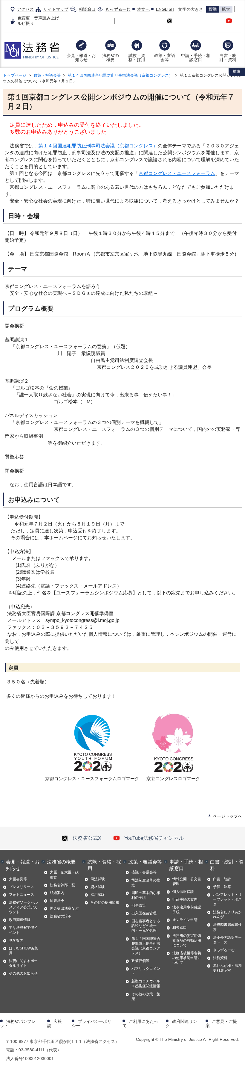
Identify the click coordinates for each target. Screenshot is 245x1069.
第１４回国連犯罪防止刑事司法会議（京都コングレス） (98, 145)
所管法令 (57, 900)
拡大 (226, 9)
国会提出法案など (64, 908)
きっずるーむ (118, 9)
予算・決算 (222, 887)
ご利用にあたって (140, 1023)
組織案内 (57, 893)
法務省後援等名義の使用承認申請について (186, 957)
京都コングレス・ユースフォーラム (177, 173)
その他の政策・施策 (145, 996)
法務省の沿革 (60, 916)
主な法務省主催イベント (23, 930)
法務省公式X (87, 838)
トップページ (15, 75)
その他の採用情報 (105, 902)
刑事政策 (138, 905)
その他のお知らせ (23, 973)
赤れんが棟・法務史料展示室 (227, 968)
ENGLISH (165, 9)
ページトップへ (227, 816)
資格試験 (98, 887)
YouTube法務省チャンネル (154, 838)
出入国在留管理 (144, 913)
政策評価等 (140, 961)
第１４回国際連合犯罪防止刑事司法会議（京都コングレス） (121, 75)
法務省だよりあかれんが (227, 914)
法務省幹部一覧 (62, 885)
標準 (213, 9)
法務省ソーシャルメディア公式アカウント (23, 907)
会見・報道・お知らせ (81, 57)
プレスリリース (21, 887)
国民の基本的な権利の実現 (145, 895)
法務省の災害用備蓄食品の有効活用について (186, 940)
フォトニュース (21, 894)
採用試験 (98, 894)
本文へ (143, 9)
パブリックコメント (145, 971)
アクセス (25, 9)
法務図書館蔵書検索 (227, 927)
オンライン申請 (184, 920)
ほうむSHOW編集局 (23, 950)
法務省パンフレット (18, 1023)
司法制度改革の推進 (145, 882)
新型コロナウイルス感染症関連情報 (145, 983)
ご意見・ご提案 (221, 1023)
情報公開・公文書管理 (186, 881)
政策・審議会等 (164, 57)
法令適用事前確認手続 (186, 909)
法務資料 (220, 958)
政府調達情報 (19, 920)
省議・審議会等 (144, 872)
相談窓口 (87, 9)
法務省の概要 (110, 57)
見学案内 (16, 940)
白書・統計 (222, 879)
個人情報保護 (183, 891)
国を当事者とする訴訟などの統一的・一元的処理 (145, 925)
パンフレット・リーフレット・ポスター (227, 899)
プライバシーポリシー (91, 1023)
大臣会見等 (18, 879)
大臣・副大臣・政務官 (64, 874)
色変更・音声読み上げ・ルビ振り (40, 20)
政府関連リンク (181, 1023)
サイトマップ (55, 9)
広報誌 (54, 1023)
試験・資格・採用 (136, 57)
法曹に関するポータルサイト (23, 963)
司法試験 (98, 879)
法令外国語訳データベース (227, 940)
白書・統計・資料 (228, 57)
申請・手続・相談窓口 (195, 57)
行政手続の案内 (184, 899)
